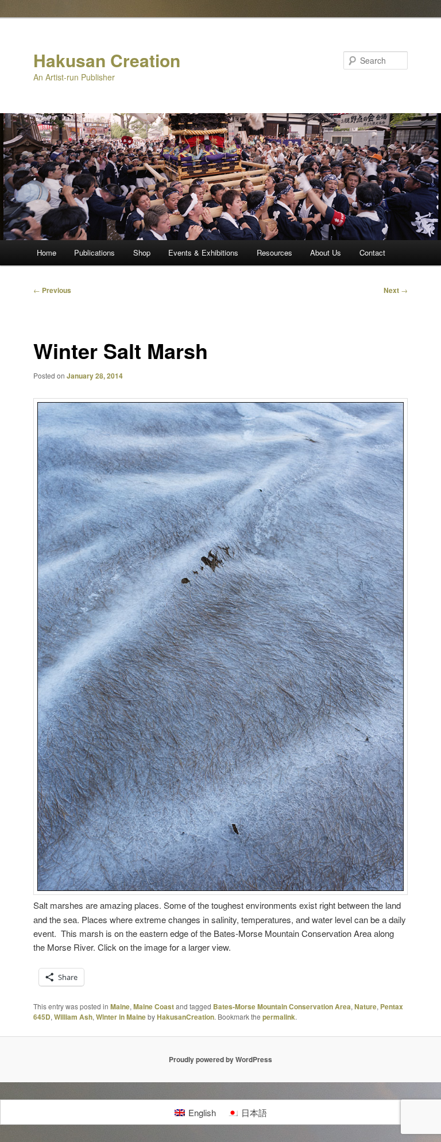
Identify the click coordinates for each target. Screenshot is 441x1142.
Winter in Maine (121, 1017)
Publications (94, 252)
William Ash (73, 1017)
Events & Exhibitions (203, 252)
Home (46, 252)
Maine (120, 1006)
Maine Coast (153, 1006)
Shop (141, 252)
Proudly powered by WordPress (220, 1059)
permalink (278, 1017)
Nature (365, 1006)
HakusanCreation (185, 1017)
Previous (52, 290)
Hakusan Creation (106, 60)
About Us (325, 252)
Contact (372, 252)
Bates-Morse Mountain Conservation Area (282, 1006)
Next (396, 290)
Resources (274, 252)
